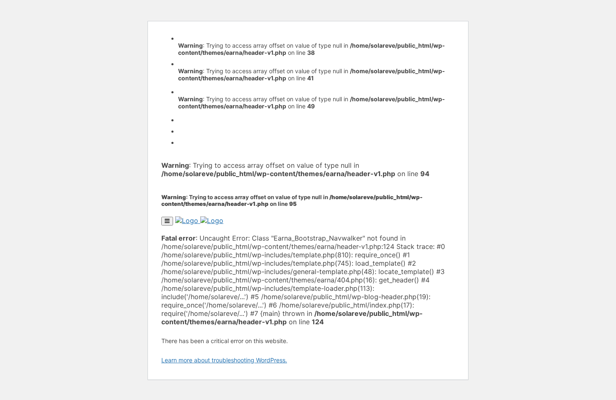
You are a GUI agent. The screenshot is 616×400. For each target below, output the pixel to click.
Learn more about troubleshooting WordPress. (224, 360)
